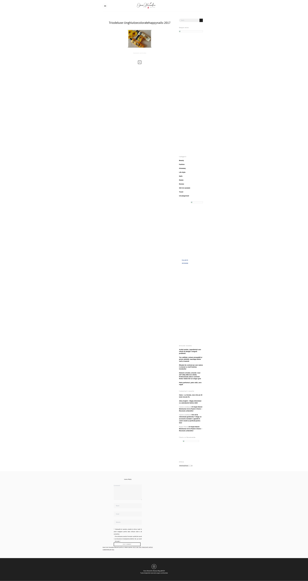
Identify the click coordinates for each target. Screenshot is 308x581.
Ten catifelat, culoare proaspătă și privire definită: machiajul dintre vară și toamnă (190, 359)
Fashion (182, 164)
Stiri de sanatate (184, 188)
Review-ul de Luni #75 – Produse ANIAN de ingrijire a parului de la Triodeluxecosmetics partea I (139, 62)
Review (181, 184)
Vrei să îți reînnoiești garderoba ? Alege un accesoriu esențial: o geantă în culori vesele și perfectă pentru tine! (190, 419)
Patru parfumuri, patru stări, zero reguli (190, 383)
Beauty (181, 160)
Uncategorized (184, 196)
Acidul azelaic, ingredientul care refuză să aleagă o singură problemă (190, 351)
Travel (181, 192)
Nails (180, 176)
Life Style (182, 172)
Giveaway (182, 168)
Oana (181, 395)
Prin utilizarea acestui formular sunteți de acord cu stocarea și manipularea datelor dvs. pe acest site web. (128, 539)
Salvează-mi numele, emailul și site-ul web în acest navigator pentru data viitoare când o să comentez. (128, 531)
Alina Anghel (183, 401)
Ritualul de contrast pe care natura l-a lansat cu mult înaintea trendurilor (191, 367)
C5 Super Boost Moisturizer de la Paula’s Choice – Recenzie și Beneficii (190, 409)
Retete (181, 180)
